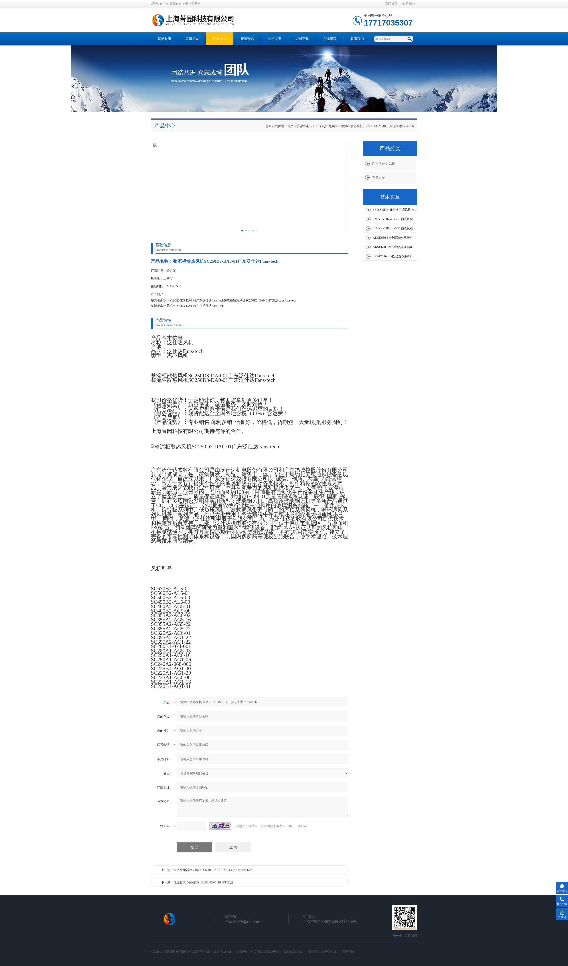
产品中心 (219, 39)
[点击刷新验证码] (220, 826)
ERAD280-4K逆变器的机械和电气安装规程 (395, 256)
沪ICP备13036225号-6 (264, 951)
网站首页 (164, 39)
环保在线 (330, 951)
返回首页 (391, 4)
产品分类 (390, 148)
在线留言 (329, 39)
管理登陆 (348, 951)
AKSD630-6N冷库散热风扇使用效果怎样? (395, 237)
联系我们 (408, 4)
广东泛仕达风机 (326, 126)
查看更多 (378, 177)
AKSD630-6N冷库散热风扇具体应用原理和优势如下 (395, 247)
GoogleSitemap (293, 951)
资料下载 (302, 39)
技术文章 (274, 39)
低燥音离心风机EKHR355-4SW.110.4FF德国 (203, 882)
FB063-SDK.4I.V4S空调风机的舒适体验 (395, 209)
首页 (290, 126)
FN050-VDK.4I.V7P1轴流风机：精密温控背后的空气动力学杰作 (395, 219)
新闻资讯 (247, 39)
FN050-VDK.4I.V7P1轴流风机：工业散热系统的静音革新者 (395, 228)
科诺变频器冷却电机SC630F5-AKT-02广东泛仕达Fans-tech (213, 870)
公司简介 (192, 39)
